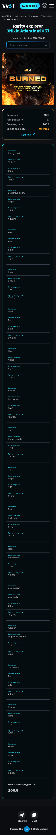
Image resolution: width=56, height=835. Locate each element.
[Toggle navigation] (51, 5)
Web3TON (6, 16)
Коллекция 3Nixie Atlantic (42, 16)
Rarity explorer (21, 16)
